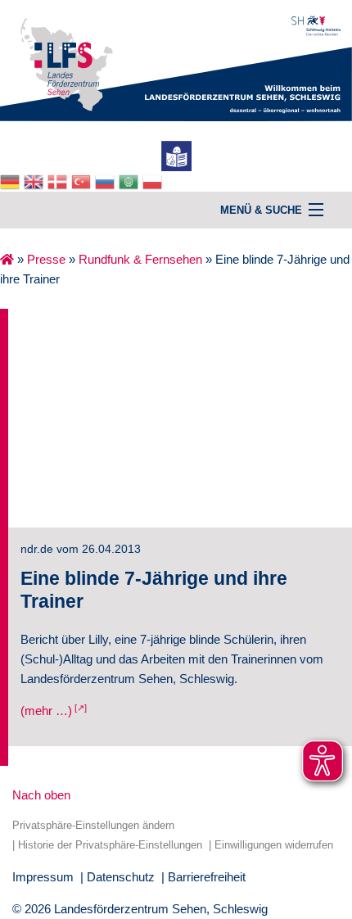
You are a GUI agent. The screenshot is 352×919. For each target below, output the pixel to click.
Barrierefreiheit (207, 877)
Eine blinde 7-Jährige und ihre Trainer (153, 590)
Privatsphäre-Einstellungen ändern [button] (93, 825)
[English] (35, 181)
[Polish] (154, 181)
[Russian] (107, 181)
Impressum (43, 877)
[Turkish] (83, 181)
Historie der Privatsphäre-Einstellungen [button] (110, 845)
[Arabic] (130, 181)
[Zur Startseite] (176, 59)
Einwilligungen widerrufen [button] (273, 845)
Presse (46, 259)
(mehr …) (46, 711)
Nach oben (41, 795)
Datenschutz (121, 877)
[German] (12, 181)
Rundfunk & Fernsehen (140, 259)
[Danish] (59, 181)
